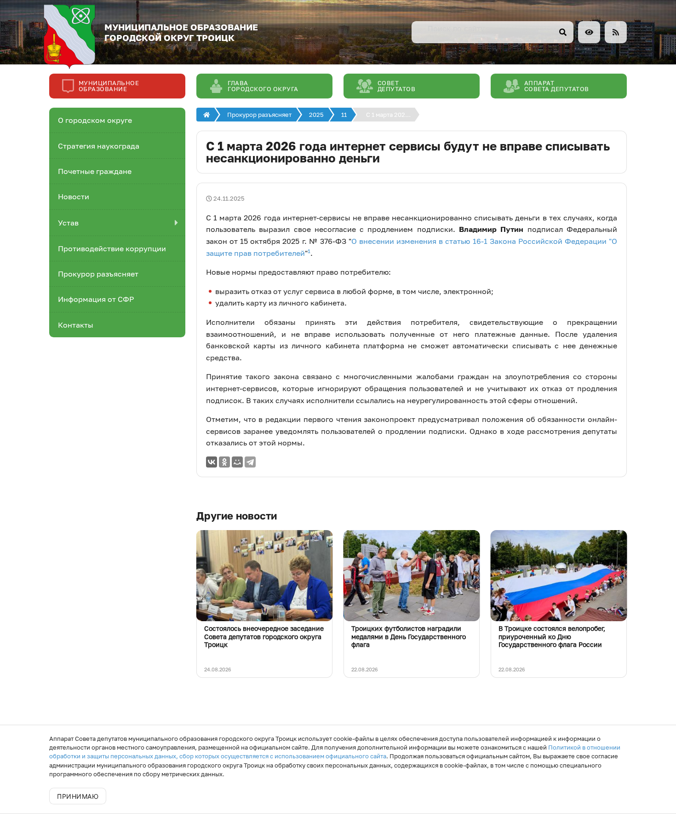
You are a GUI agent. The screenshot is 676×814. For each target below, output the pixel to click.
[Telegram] (250, 462)
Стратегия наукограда (98, 145)
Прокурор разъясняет (98, 273)
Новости (73, 196)
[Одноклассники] (224, 462)
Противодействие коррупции (112, 248)
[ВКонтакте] (211, 462)
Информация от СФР (96, 299)
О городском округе (95, 120)
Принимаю (77, 796)
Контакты (75, 324)
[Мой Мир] (237, 462)
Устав (68, 222)
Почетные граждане (95, 171)
